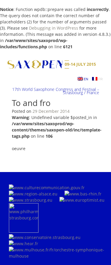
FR (100, 79)
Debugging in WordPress (53, 28)
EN (85, 79)
